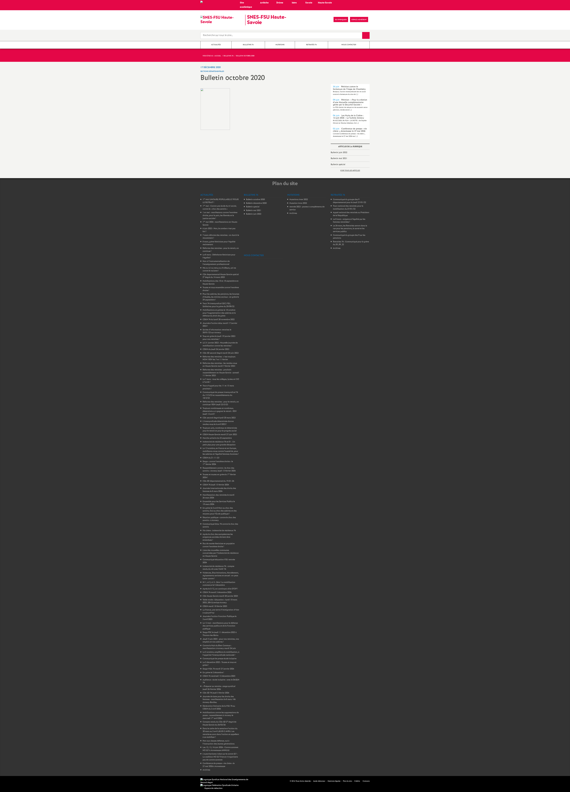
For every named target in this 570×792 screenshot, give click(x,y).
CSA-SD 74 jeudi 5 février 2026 (216, 693)
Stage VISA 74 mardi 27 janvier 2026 (218, 669)
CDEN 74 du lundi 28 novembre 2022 (219, 319)
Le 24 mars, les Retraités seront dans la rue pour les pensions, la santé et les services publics (350, 228)
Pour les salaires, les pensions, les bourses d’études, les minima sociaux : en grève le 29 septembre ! (221, 297)
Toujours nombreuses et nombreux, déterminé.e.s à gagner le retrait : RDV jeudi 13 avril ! (220, 411)
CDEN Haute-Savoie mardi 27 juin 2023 (220, 434)
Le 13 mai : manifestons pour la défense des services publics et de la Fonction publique (220, 626)
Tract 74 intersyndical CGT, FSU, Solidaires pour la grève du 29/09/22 (218, 305)
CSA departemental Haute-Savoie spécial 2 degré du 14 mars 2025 (221, 276)
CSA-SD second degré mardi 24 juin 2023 (221, 353)
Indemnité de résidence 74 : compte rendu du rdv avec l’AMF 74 (218, 568)
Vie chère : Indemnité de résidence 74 (219, 530)
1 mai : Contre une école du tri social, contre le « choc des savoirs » (219, 207)
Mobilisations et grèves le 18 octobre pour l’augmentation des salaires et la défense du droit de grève (219, 313)
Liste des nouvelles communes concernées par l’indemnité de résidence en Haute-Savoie (221, 553)
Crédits (357, 781)
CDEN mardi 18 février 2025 (215, 606)
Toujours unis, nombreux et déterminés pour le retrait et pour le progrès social (220, 429)
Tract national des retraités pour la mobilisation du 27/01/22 (348, 207)
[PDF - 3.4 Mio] (215, 109)
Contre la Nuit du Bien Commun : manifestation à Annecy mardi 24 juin (219, 647)
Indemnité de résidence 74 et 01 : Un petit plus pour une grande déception (219, 443)
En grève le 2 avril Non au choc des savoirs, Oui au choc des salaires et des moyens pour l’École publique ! (220, 511)
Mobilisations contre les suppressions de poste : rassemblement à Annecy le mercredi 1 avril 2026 (221, 715)
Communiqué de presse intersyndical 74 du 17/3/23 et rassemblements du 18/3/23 (220, 395)
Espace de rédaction (214, 788)
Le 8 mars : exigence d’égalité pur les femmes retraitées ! (349, 221)
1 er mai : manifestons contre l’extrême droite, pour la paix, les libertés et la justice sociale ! (220, 215)
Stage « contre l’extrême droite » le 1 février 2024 (218, 463)
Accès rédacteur (319, 781)
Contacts (366, 781)
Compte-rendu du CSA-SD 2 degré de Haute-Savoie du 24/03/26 (219, 723)
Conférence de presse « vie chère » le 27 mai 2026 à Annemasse (219, 765)
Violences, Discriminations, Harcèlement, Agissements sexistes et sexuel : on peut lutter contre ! (221, 575)
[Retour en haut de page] (11, 781)
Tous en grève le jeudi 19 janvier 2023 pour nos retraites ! (219, 338)
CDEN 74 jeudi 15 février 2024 (216, 484)
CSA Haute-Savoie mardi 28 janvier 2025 (220, 596)
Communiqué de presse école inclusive (219, 658)
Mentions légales (334, 781)
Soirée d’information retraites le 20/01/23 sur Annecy (217, 331)
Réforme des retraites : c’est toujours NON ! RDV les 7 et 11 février (219, 358)
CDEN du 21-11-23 (211, 457)
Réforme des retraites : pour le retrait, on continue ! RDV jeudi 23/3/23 (221, 403)
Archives (206, 770)
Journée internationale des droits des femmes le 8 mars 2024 (219, 490)
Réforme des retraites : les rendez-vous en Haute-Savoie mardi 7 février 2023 (220, 365)
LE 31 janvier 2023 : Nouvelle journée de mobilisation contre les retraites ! (220, 344)
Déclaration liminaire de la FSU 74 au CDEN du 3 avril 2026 (219, 707)
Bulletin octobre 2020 (255, 199)
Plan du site (347, 781)
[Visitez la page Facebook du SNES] (287, 781)
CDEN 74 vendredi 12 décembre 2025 (219, 676)
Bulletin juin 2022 (339, 152)
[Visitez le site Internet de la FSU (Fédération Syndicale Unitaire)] (219, 785)
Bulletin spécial (338, 164)
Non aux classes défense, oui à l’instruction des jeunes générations (219, 742)
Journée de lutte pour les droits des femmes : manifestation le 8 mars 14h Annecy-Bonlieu (219, 699)
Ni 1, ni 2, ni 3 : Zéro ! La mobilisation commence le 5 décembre (219, 584)
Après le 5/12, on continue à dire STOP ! (220, 588)
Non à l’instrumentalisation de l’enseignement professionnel (216, 263)
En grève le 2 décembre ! (213, 672)
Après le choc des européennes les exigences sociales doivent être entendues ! (218, 537)
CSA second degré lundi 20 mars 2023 (219, 417)
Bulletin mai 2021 (339, 158)
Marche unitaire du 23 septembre (217, 438)
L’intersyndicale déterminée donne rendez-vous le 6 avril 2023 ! (218, 423)
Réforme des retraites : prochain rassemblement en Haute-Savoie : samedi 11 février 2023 (221, 372)
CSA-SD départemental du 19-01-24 (218, 481)
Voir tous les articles (350, 170)
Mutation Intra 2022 (298, 203)
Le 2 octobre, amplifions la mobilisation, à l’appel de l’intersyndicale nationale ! (221, 654)
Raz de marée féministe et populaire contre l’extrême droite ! (219, 545)
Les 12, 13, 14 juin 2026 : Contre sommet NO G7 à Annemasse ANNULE (220, 749)
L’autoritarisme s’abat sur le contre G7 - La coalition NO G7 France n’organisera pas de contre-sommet (220, 757)
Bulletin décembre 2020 (256, 203)
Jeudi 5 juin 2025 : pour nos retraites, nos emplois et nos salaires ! (221, 641)
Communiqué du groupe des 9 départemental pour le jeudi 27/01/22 (349, 201)
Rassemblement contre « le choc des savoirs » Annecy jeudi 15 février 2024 (219, 469)
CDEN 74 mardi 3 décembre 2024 (217, 592)
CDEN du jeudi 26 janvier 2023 (216, 349)
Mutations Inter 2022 (298, 199)
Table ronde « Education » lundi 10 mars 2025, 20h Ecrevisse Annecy (220, 601)
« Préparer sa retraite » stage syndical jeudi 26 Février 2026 (219, 688)
